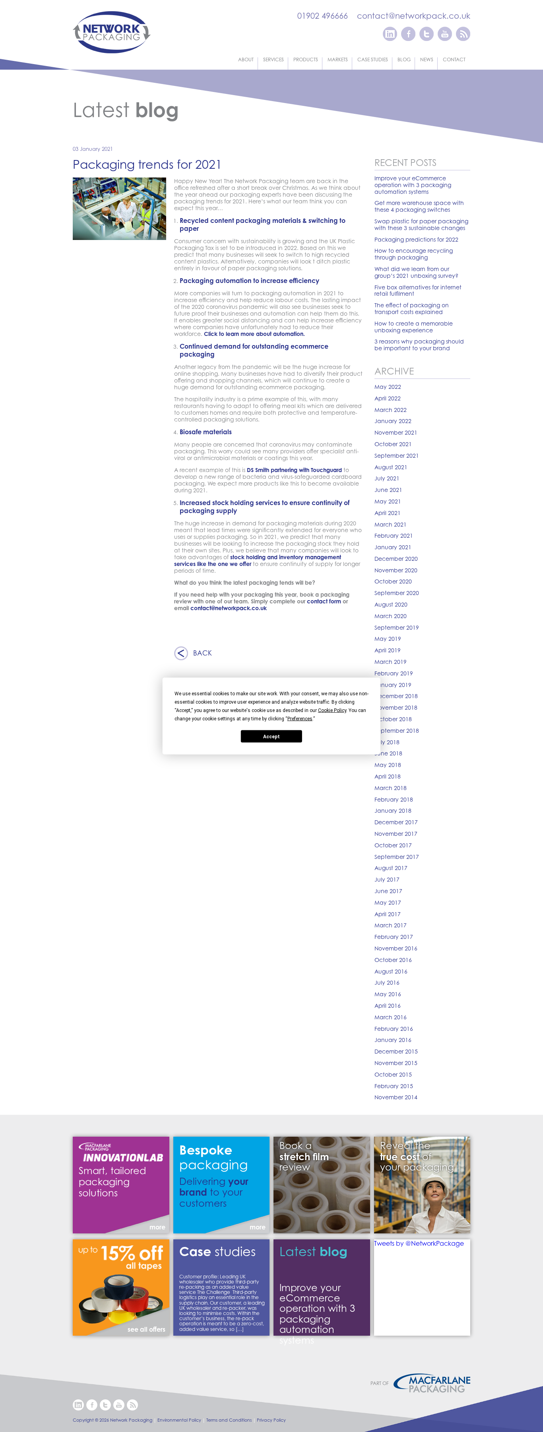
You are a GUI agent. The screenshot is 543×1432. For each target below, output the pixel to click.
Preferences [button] (299, 719)
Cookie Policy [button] (332, 710)
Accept (271, 736)
